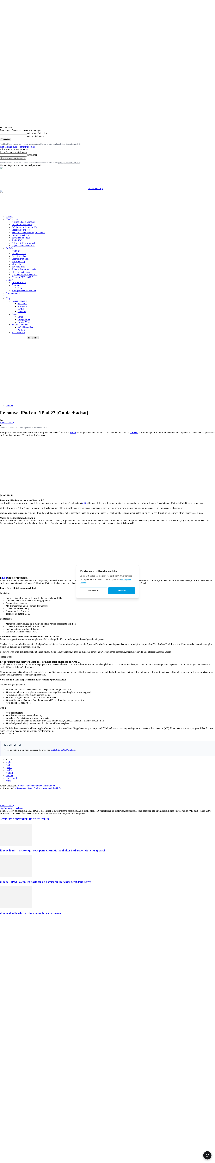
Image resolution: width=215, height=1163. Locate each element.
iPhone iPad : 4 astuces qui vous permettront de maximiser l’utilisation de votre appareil (52, 850)
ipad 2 (9, 767)
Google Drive (24, 319)
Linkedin (22, 311)
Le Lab (9, 248)
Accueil (9, 216)
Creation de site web (21, 230)
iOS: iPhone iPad (25, 327)
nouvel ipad (11, 778)
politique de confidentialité (69, 144)
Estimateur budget (20, 259)
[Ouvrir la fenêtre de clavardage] (207, 1155)
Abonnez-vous (12, 293)
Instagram (22, 306)
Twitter (21, 309)
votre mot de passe (35, 136)
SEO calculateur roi (21, 272)
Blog (8, 298)
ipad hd (9, 773)
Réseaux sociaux (19, 301)
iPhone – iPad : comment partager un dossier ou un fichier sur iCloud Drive (45, 881)
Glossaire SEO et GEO (22, 277)
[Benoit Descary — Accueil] (44, 211)
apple (8, 762)
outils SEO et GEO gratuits (63, 750)
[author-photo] (7, 803)
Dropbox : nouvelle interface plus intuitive (35, 785)
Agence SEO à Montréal (23, 245)
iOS (84, 503)
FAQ (20, 288)
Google (15, 314)
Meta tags (16, 264)
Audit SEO (17, 240)
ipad (8, 765)
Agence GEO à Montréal (23, 222)
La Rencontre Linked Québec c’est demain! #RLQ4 (37, 788)
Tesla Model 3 (18, 332)
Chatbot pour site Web (22, 224)
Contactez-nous (19, 282)
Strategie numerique (21, 237)
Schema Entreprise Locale (24, 269)
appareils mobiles (20, 324)
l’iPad (73, 432)
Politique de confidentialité (24, 290)
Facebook (22, 303)
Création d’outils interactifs (24, 227)
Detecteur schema (20, 256)
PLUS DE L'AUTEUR (37, 819)
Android (21, 330)
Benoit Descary (7, 422)
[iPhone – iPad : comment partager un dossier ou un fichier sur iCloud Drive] (16, 876)
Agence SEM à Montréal (23, 243)
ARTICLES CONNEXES (13, 819)
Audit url (16, 251)
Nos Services (12, 219)
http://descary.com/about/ (11, 808)
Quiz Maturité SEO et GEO (24, 274)
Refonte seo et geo (20, 235)
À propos (16, 285)
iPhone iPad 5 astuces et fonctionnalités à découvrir (30, 913)
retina (8, 780)
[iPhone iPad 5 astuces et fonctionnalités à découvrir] (16, 907)
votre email (32, 155)
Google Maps (24, 322)
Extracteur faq (18, 261)
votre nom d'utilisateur (37, 133)
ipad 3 (9, 770)
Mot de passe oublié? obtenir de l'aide (17, 147)
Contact (9, 280)
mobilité (9, 405)
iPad (4, 578)
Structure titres (18, 266)
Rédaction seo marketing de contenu (28, 232)
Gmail (20, 316)
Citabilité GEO (19, 253)
